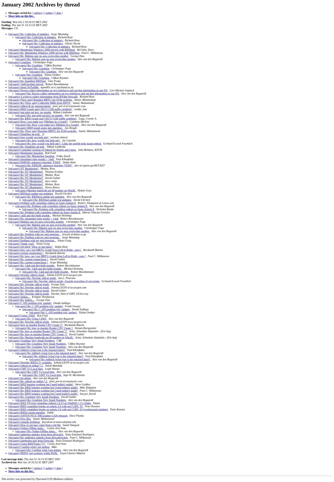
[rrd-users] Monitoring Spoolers (26, 153)
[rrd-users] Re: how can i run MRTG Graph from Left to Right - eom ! (47, 256)
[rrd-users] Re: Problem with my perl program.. (34, 234)
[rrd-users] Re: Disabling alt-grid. (26, 146)
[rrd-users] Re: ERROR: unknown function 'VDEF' (44, 165)
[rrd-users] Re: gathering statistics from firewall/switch (38, 437)
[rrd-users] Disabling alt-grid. (24, 134)
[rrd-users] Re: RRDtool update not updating (40, 196)
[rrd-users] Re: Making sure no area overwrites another (38, 56)
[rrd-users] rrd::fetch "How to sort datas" (30, 246)
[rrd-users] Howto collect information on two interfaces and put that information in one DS (58, 90)
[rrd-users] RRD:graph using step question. (39, 127)
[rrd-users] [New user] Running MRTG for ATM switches (40, 99)
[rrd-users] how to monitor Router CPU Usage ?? (35, 325)
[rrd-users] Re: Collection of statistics (29, 34)
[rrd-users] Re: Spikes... (21, 300)
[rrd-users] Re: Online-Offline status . (36, 431)
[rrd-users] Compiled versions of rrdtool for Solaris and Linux (42, 149)
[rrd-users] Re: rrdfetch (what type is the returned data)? (46, 353)
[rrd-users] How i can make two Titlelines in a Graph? (38, 121)
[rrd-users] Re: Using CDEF (31, 318)
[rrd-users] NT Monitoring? (23, 168)
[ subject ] (38, 12)
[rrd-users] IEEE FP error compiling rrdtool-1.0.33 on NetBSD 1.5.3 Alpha (50, 403)
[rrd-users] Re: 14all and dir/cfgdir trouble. (31, 265)
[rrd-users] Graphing (19, 62)
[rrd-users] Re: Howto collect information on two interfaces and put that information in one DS (67, 93)
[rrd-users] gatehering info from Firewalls (31, 440)
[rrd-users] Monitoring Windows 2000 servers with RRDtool (41, 49)
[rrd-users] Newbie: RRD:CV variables (30, 362)
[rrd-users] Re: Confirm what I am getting (38, 450)
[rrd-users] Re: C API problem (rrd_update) (39, 306)
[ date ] (58, 12)
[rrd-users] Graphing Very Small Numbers (31, 340)
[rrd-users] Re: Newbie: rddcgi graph (36, 278)
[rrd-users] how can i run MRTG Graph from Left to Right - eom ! (45, 249)
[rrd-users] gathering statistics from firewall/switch (36, 434)
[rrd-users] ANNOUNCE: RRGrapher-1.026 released (38, 415)
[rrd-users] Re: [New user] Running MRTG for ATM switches (42, 131)
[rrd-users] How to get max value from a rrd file (34, 425)
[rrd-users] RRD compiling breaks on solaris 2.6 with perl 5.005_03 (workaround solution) (58, 409)
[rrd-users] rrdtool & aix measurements (29, 106)
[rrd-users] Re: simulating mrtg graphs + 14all (33, 218)
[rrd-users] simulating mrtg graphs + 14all (31, 159)
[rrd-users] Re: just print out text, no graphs (39, 115)
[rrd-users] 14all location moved (26, 84)
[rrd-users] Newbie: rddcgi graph (26, 274)
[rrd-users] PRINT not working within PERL (33, 453)
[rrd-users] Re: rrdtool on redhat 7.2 (28, 381)
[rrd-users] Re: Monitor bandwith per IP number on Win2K (41, 337)
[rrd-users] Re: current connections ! (28, 259)
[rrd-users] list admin (20, 378)
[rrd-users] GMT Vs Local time (25, 368)
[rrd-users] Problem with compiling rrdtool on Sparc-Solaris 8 (42, 203)
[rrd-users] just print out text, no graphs (30, 112)
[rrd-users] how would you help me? (28, 137)
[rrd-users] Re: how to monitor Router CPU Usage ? (44, 328)
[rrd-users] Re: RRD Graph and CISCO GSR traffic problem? (42, 118)
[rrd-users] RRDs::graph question (27, 412)
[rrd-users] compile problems (24, 421)
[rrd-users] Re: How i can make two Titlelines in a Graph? (47, 124)
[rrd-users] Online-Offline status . (26, 428)
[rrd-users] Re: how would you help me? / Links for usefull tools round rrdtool (58, 143)
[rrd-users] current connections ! (26, 253)
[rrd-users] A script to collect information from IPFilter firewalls (43, 96)
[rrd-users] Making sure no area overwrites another (36, 221)
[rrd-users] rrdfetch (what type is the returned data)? (36, 350)
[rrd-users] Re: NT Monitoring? (26, 171)
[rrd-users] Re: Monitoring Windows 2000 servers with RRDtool (44, 52)
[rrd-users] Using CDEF (22, 315)
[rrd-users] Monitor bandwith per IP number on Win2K (45, 190)
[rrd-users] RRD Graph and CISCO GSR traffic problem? (40, 109)
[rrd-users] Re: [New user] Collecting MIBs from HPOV (39, 102)
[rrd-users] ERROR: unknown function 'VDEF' (34, 162)
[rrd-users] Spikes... (19, 296)
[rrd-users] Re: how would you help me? (38, 140)
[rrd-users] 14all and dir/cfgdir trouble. (29, 215)
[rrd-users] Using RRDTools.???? (27, 443)
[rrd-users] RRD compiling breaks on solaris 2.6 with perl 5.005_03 (45, 406)
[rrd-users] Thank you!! (21, 243)
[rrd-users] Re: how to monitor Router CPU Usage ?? (38, 331)
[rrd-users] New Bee (19, 418)
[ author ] (49, 12)
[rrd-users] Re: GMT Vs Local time (35, 371)
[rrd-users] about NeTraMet (23, 87)
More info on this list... (21, 16)
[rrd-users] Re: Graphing (29, 65)
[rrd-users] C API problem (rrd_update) (30, 303)
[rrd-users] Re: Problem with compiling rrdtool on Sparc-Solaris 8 (51, 206)
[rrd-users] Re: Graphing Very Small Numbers (41, 343)
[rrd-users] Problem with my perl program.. (32, 240)
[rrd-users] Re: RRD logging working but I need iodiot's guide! (43, 387)
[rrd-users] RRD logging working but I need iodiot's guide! (41, 384)
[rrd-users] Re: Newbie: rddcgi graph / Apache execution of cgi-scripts (61, 281)
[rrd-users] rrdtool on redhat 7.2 (25, 365)
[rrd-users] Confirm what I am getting (29, 447)
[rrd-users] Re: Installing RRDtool (27, 81)
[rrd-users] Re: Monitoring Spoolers (35, 156)
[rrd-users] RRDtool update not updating (31, 193)
